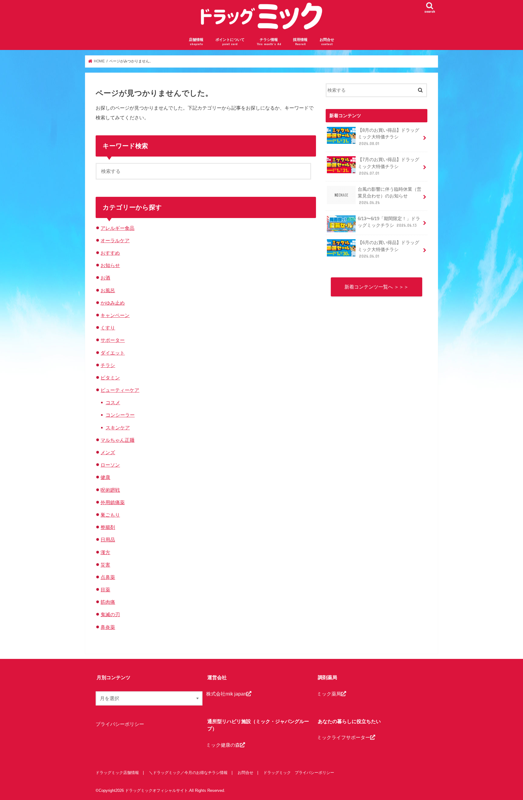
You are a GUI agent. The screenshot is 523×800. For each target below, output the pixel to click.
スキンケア (118, 427)
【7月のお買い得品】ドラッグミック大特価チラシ (388, 166)
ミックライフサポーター (343, 737)
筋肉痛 (107, 602)
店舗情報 (196, 42)
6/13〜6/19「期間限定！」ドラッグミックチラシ (389, 222)
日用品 (107, 539)
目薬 (105, 589)
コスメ (113, 402)
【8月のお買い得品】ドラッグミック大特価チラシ (388, 137)
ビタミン (110, 377)
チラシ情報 (269, 42)
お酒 (105, 277)
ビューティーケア (119, 390)
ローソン (110, 465)
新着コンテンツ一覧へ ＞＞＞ (376, 286)
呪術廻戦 (110, 490)
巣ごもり (110, 514)
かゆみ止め (112, 303)
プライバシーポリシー (120, 724)
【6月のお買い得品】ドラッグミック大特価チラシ (388, 249)
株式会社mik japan (226, 693)
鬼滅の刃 (110, 614)
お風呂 (107, 290)
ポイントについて (230, 42)
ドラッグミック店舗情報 (117, 772)
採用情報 (300, 42)
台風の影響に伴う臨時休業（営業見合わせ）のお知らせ (389, 196)
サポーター (112, 340)
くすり (107, 327)
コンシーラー (120, 415)
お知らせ (110, 265)
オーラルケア (115, 240)
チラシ (107, 365)
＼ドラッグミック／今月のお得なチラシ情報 (188, 772)
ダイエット (112, 352)
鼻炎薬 (107, 627)
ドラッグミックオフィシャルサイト (156, 790)
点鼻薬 (107, 577)
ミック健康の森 (223, 745)
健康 (105, 477)
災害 (105, 564)
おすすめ (110, 253)
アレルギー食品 (117, 228)
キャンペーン (115, 315)
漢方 (105, 552)
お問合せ (327, 42)
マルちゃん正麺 (117, 440)
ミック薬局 (329, 693)
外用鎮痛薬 (112, 502)
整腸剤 (107, 527)
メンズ (107, 452)
